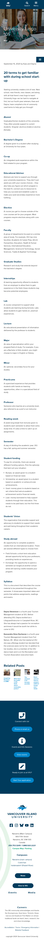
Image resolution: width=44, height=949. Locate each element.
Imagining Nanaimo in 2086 (7, 679)
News (23, 876)
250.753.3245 (14, 845)
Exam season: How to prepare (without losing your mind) (36, 683)
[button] (40, 59)
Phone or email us (22, 729)
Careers (22, 907)
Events (12, 892)
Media (32, 892)
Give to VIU (23, 886)
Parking (28, 848)
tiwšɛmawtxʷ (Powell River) (22, 865)
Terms (17, 927)
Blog (5, 40)
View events (22, 755)
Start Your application (22, 780)
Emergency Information (30, 927)
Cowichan (22, 862)
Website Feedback (22, 930)
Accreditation (9, 927)
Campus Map (18, 848)
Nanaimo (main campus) (22, 859)
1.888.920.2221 (29, 845)
